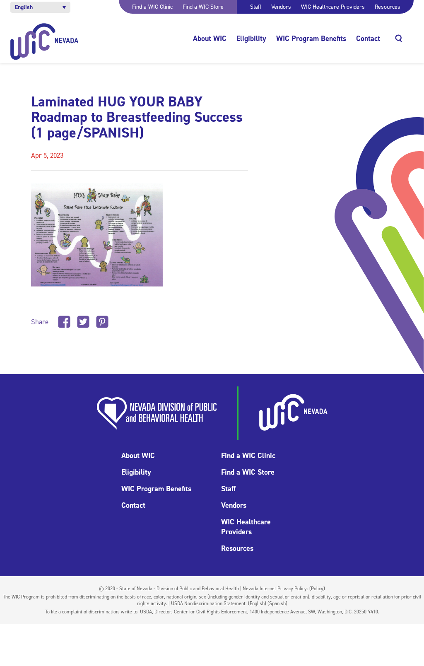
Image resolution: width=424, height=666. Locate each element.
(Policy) (317, 588)
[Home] (44, 41)
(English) (257, 603)
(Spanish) (277, 603)
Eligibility (251, 38)
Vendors (281, 7)
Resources (387, 7)
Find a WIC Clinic (152, 7)
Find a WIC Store (203, 7)
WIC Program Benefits (311, 38)
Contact (368, 38)
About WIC (209, 38)
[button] (40, 7)
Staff (255, 7)
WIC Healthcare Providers (333, 7)
